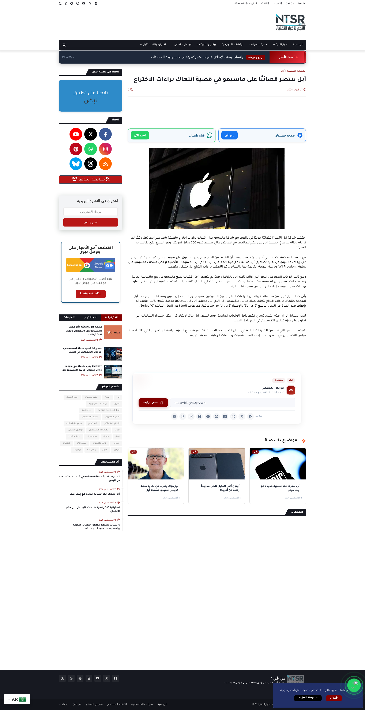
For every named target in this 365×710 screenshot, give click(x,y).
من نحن (290, 3)
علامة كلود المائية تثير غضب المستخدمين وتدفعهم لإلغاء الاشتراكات (84, 331)
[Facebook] (250, 416)
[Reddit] (208, 416)
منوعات (278, 380)
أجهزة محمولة (91, 397)
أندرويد (116, 404)
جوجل (106, 437)
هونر (105, 450)
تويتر (117, 437)
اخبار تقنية (86, 410)
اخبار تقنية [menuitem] (281, 45)
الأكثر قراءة (111, 317)
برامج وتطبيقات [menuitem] (206, 45)
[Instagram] (182, 416)
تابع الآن (229, 135)
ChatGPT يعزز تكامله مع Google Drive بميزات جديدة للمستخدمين (82, 368)
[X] (241, 416)
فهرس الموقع (94, 704)
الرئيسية (302, 3)
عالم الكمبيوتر (99, 443)
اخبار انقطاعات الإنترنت (109, 410)
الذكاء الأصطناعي (90, 417)
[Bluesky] (199, 416)
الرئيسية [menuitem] (298, 45)
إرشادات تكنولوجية (98, 404)
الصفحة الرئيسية (296, 71)
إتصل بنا (277, 3)
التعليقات (69, 317)
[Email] (174, 416)
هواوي (116, 450)
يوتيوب (77, 450)
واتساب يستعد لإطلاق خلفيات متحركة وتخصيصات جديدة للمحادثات (96, 527)
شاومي (116, 443)
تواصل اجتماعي (75, 430)
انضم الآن (140, 135)
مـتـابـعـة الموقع (91, 180)
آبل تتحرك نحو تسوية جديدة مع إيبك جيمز (94, 494)
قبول (334, 698)
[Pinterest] (216, 416)
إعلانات (265, 3)
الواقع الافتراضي (112, 423)
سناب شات (74, 437)
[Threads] (191, 416)
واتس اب (91, 450)
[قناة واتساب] (354, 685)
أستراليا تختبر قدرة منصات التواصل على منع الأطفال (93, 510)
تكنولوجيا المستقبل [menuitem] (154, 45)
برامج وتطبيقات (74, 423)
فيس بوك (82, 443)
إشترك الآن (91, 222)
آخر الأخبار (91, 317)
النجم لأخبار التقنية (268, 704)
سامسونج (92, 437)
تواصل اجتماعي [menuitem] (183, 45)
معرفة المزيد (307, 698)
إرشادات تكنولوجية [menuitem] (232, 45)
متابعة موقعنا (90, 294)
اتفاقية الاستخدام (117, 704)
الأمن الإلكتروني (112, 417)
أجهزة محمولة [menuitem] (259, 45)
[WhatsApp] (233, 416)
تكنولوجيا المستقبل (98, 430)
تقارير (117, 430)
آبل (283, 71)
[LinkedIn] (225, 416)
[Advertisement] (136, 21)
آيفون (107, 397)
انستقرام (92, 423)
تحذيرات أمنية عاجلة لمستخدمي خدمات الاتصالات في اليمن (82, 350)
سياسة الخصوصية (142, 704)
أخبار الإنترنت (72, 397)
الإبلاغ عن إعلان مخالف (245, 3)
